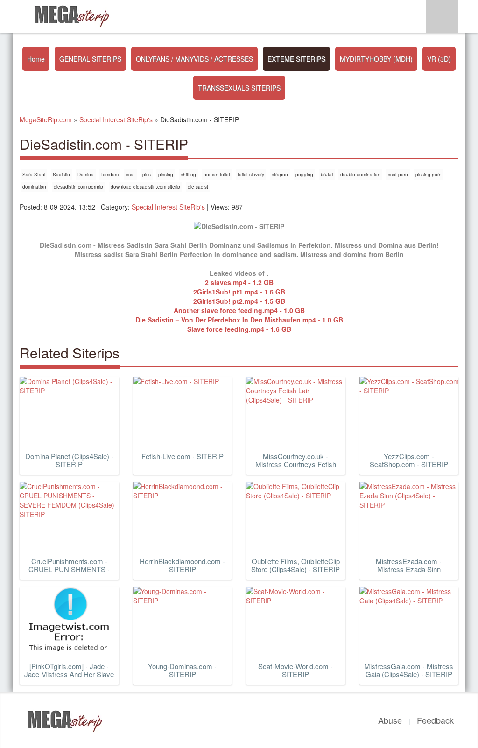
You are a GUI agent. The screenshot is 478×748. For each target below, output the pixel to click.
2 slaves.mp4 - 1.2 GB (239, 282)
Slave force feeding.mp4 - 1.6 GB (239, 329)
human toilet (217, 174)
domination (34, 186)
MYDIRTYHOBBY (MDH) (376, 58)
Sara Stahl (33, 174)
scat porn (398, 174)
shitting (188, 174)
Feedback (435, 720)
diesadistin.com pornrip (78, 186)
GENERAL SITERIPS (90, 58)
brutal (327, 174)
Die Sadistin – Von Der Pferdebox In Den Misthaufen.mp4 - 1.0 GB (239, 319)
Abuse (390, 720)
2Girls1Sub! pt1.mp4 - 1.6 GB (239, 291)
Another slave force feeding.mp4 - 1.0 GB (239, 310)
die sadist (198, 186)
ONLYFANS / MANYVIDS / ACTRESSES (194, 58)
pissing (165, 174)
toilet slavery (251, 174)
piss (146, 174)
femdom (110, 174)
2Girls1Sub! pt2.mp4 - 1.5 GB (239, 301)
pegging (304, 174)
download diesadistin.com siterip (145, 186)
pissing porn (428, 174)
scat (130, 174)
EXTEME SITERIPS (296, 58)
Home (36, 58)
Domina (85, 174)
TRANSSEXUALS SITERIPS (239, 87)
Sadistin (61, 174)
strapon (280, 174)
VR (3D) (439, 58)
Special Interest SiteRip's (168, 206)
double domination (360, 174)
